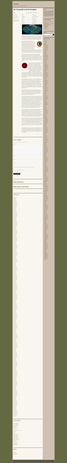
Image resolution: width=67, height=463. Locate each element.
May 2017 (15, 264)
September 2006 (46, 209)
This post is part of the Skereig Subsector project (32, 12)
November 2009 (46, 179)
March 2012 (15, 313)
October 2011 (15, 317)
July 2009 (15, 339)
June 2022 (15, 235)
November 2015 (15, 277)
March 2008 (15, 352)
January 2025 (15, 212)
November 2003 (15, 393)
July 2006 (15, 367)
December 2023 (15, 223)
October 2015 (15, 278)
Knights (14, 20)
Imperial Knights (17, 19)
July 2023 (15, 227)
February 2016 (15, 275)
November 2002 (15, 403)
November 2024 (15, 214)
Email (14, 159)
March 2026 (15, 201)
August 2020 (15, 248)
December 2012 (46, 149)
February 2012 (46, 157)
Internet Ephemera (16, 427)
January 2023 (15, 230)
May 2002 (15, 408)
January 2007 (15, 362)
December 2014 (15, 286)
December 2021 (15, 238)
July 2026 (45, 41)
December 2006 (15, 363)
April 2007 (15, 360)
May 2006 (15, 369)
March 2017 (15, 266)
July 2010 (15, 329)
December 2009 (15, 335)
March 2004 (15, 390)
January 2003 (15, 401)
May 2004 (15, 388)
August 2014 (15, 289)
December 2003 (15, 392)
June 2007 (15, 358)
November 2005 (46, 217)
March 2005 (15, 380)
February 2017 (46, 110)
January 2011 (15, 324)
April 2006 (45, 213)
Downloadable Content (16, 425)
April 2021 (15, 242)
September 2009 (15, 337)
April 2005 (15, 379)
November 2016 (15, 268)
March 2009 (15, 342)
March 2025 (45, 54)
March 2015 (45, 127)
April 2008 (15, 351)
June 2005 (15, 378)
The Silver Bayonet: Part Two (47, 24)
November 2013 (46, 140)
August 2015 (45, 123)
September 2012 (15, 308)
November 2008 (15, 345)
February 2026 (15, 202)
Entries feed (15, 452)
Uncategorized (15, 442)
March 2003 (45, 243)
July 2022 (15, 234)
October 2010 (45, 170)
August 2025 (45, 50)
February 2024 (15, 221)
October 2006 (15, 365)
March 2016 (15, 274)
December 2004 (46, 226)
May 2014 (15, 292)
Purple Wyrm (15, 14)
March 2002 (15, 409)
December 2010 (15, 325)
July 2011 (15, 319)
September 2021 (15, 240)
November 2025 (15, 204)
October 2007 (15, 356)
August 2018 (15, 255)
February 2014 (15, 294)
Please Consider (15, 438)
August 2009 (15, 338)
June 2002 (15, 407)
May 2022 (15, 236)
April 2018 (45, 101)
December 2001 (15, 412)
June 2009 (45, 183)
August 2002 (15, 405)
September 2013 (15, 298)
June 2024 (15, 218)
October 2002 (45, 247)
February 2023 (15, 229)
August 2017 (15, 262)
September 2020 (15, 247)
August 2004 (15, 386)
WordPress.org (15, 454)
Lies (14, 429)
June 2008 (15, 349)
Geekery (14, 17)
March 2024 (15, 220)
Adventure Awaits (46, 27)
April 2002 (45, 252)
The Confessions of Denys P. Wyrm (48, 21)
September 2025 (15, 206)
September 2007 (46, 200)
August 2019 (45, 93)
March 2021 (15, 243)
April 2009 (15, 341)
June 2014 (15, 291)
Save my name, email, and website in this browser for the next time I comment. (24, 167)
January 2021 (15, 245)
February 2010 (15, 333)
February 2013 (15, 304)
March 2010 (15, 332)
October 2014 (15, 288)
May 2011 (15, 321)
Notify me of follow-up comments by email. (18, 170)
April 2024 (45, 63)
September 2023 (15, 225)
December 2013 (15, 296)
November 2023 (46, 67)
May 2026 (15, 199)
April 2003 (15, 399)
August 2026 (15, 197)
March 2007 (15, 361)
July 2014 (15, 290)
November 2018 (46, 97)
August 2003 (45, 239)
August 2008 (15, 348)
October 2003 (15, 394)
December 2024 (15, 213)
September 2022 (15, 233)
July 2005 (15, 377)
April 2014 (45, 136)
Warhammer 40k (15, 443)
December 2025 (15, 203)
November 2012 (15, 306)
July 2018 (15, 256)
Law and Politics (15, 428)
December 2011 (15, 315)
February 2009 (15, 343)
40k (13, 19)
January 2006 (15, 372)
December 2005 (15, 373)
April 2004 (15, 389)
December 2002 (15, 402)
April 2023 (45, 71)
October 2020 (15, 246)
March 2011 (45, 166)
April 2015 (15, 283)
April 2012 (15, 312)
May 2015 (15, 282)
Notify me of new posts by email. (17, 172)
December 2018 (15, 253)
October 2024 (15, 215)
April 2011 (15, 322)
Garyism (45, 22)
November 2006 (15, 364)
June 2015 (15, 281)
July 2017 (45, 106)
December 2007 (15, 354)
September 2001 (15, 414)
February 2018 (15, 259)
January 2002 (15, 411)
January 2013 (15, 305)
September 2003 (15, 395)
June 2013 (45, 144)
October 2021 (15, 239)
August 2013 (15, 299)
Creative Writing (15, 424)
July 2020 (15, 249)
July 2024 (15, 217)
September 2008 (15, 347)
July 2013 (15, 300)
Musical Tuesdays (16, 435)
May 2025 (15, 209)
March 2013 (15, 303)
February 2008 (46, 196)
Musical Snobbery (16, 434)
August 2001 (15, 415)
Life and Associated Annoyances (17, 430)
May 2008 (15, 350)
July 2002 (15, 406)
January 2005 (15, 382)
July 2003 (15, 396)
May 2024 (15, 219)
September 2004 (15, 385)
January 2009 (45, 187)
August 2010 (15, 328)
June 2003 (15, 397)
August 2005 (15, 376)
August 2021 (45, 84)
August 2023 (15, 226)
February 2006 (15, 371)
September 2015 (15, 279)
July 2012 (45, 153)
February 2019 (15, 252)
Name (14, 155)
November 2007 (15, 355)
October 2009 (15, 336)
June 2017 (15, 263)
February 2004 (15, 391)
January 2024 (15, 222)
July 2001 (15, 416)
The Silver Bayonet (46, 25)
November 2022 (15, 232)
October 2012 (15, 307)
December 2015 (15, 276)
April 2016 (15, 273)
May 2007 (15, 359)
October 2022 (45, 76)
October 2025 (15, 205)
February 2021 (15, 244)
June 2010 (15, 330)
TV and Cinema (15, 441)
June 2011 (15, 320)
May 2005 (45, 222)
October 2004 (15, 384)
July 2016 (45, 114)
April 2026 (15, 200)
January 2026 (45, 46)
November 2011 (15, 316)
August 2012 (15, 309)
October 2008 (15, 346)
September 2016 (15, 270)
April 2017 (15, 265)
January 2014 (15, 295)
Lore (16, 20)
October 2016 (15, 269)
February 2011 (15, 323)
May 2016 (15, 272)
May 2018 (15, 257)
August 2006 (15, 366)
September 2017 (15, 261)
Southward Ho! (46, 26)
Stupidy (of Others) (16, 440)
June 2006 (15, 368)
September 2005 (15, 375)
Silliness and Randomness (16, 439)
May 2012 (15, 311)
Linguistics (15, 431)
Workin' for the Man (16, 444)
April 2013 (15, 302)
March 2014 (15, 293)
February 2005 (15, 381)
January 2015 (15, 285)
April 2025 (15, 210)
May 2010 (45, 174)
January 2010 (15, 334)
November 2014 (15, 287)
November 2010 (15, 326)
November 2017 (15, 260)
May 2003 (15, 398)
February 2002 (15, 410)
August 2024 (15, 216)
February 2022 (46, 80)
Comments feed (15, 453)
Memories (15, 433)
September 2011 (15, 318)
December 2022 (15, 231)
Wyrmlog (16, 4)
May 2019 (15, 251)
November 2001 (46, 256)
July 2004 (45, 230)
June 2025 (15, 208)
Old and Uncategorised (16, 437)
